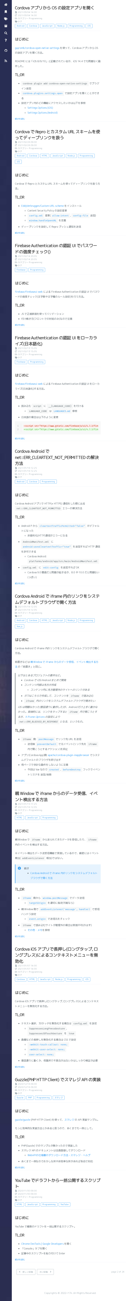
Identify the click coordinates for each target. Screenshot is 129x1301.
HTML (45, 155)
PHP (30, 1097)
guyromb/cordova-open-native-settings (37, 48)
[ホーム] (6, 4)
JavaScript (47, 25)
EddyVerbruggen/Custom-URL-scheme (42, 206)
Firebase (21, 269)
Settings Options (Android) (42, 112)
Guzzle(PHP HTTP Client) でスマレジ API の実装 (58, 1079)
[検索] (6, 32)
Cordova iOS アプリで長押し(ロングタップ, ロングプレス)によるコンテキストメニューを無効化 (56, 955)
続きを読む (20, 118)
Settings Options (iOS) (40, 107)
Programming (35, 18)
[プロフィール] (6, 40)
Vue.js (19, 626)
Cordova (33, 25)
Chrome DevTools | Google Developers (42, 1243)
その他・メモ (35, 930)
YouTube (64, 1204)
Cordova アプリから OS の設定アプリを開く (54, 8)
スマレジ (58, 1097)
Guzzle (20, 1097)
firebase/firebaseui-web (29, 291)
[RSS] (6, 60)
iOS (89, 25)
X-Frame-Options (35, 717)
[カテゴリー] (6, 11)
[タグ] (6, 18)
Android (20, 25)
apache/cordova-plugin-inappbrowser (68, 755)
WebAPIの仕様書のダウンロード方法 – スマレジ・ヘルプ (59, 1155)
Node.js (61, 25)
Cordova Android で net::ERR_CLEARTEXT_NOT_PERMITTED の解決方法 (57, 457)
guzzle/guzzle (22, 1119)
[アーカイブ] (6, 25)
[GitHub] (6, 50)
